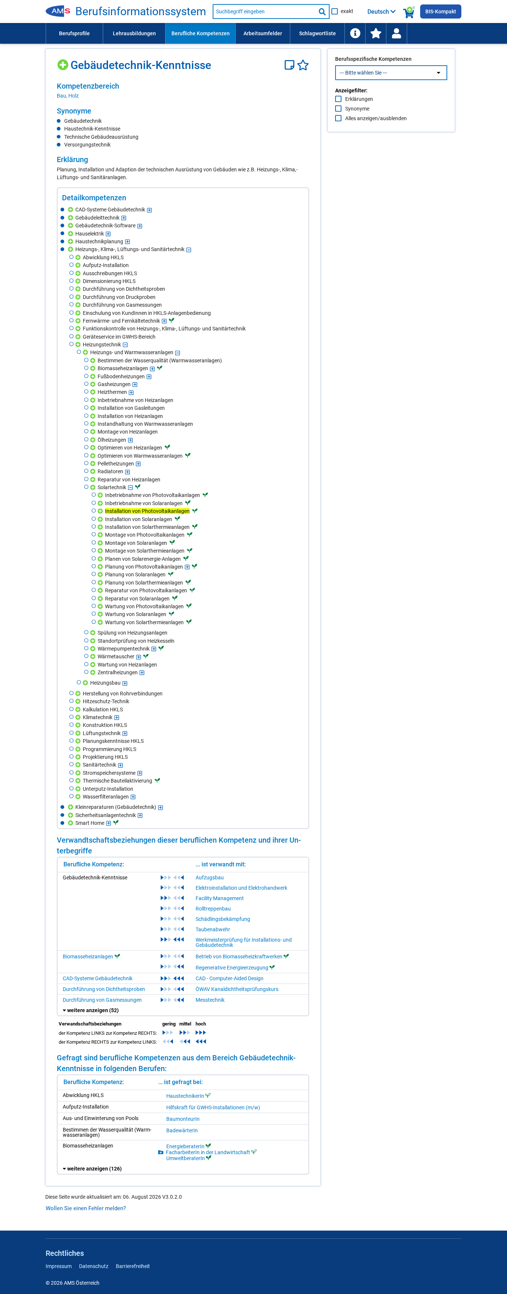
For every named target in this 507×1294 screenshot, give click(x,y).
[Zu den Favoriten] (375, 33)
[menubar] (253, 33)
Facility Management (220, 898)
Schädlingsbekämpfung (223, 919)
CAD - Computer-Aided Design (230, 978)
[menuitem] (74, 33)
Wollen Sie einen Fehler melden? (86, 1208)
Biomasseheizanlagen (88, 956)
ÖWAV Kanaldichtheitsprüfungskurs (237, 989)
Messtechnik (210, 1000)
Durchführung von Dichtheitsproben (104, 989)
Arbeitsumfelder (262, 33)
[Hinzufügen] (64, 62)
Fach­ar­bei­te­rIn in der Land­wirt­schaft (208, 1152)
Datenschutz (93, 1266)
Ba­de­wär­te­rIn (182, 1130)
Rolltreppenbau (213, 909)
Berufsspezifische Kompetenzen (373, 59)
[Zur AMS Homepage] (60, 11)
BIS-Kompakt (440, 11)
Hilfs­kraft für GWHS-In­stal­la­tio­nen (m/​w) (213, 1107)
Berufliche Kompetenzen (200, 33)
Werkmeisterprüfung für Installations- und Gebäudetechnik (244, 942)
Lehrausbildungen (134, 33)
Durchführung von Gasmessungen (102, 1000)
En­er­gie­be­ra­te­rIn (185, 1146)
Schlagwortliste (317, 33)
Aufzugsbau (210, 877)
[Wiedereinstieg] (396, 33)
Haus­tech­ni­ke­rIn (185, 1096)
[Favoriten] (303, 65)
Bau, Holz (68, 96)
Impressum (59, 1266)
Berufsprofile (74, 33)
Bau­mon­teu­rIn (183, 1119)
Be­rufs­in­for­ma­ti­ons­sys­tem (140, 11)
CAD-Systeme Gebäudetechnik (98, 978)
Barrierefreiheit (133, 1266)
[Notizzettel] (291, 65)
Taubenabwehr (213, 929)
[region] (183, 90)
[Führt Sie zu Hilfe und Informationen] (354, 33)
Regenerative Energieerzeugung (232, 968)
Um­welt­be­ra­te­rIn (185, 1158)
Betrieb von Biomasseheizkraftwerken (239, 956)
